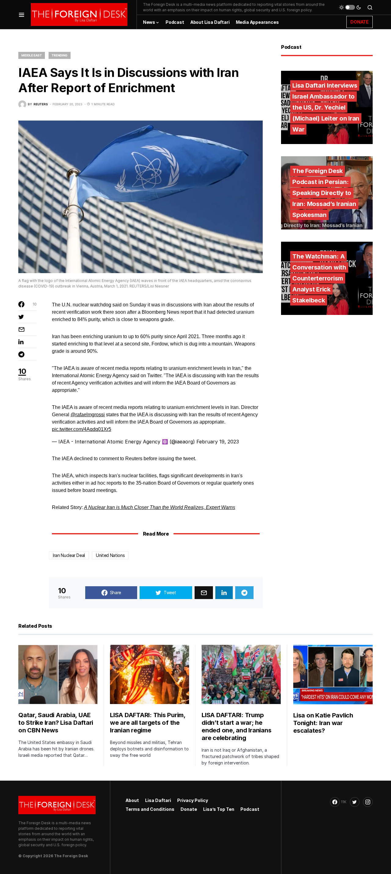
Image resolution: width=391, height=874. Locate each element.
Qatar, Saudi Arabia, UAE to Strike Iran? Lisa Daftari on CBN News (55, 722)
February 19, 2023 (217, 442)
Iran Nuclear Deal (69, 555)
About (132, 800)
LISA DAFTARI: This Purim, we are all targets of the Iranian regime (147, 722)
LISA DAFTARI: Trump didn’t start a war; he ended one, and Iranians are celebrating (236, 726)
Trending (60, 55)
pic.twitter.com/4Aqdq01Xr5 (81, 429)
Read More (156, 534)
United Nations (110, 555)
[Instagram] (368, 802)
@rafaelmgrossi (88, 414)
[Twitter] (355, 802)
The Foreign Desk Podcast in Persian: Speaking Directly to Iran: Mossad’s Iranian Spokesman (324, 192)
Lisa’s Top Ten (218, 809)
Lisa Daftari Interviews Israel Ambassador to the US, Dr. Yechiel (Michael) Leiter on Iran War (325, 107)
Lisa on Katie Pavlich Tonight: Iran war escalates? (323, 723)
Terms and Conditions (150, 809)
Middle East (31, 55)
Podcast (249, 809)
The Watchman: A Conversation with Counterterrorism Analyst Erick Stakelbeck (319, 278)
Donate (189, 809)
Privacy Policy (192, 800)
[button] (21, 14)
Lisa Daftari (158, 800)
